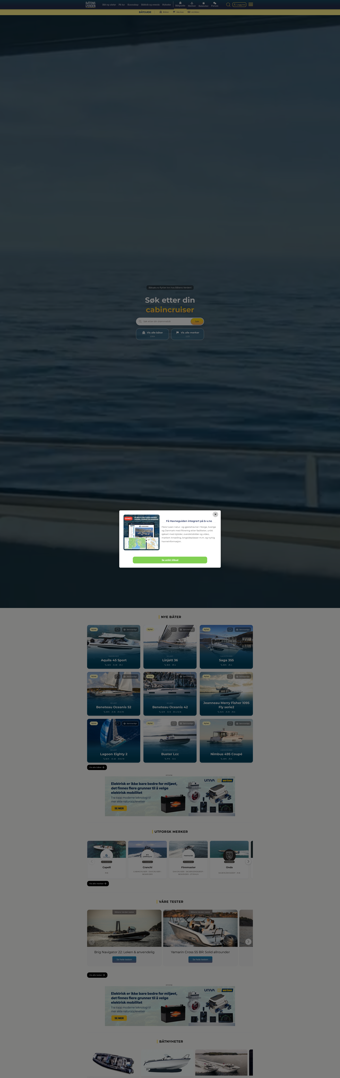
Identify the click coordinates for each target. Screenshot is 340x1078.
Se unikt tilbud (170, 560)
